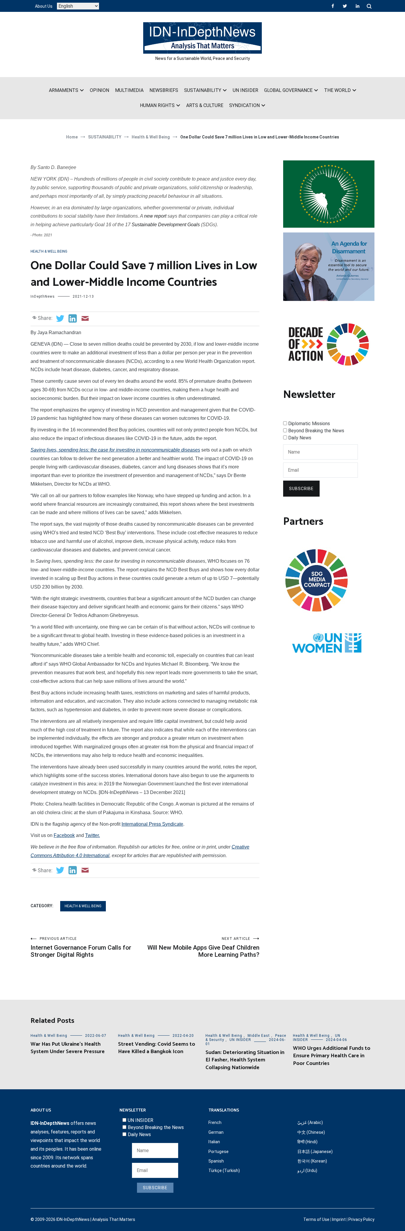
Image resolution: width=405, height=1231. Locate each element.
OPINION (99, 90)
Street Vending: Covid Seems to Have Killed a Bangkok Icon (156, 1048)
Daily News (299, 438)
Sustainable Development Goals (166, 224)
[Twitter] (344, 6)
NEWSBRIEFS (163, 90)
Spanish (216, 1161)
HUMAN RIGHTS (157, 105)
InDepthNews (43, 296)
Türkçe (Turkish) (224, 1170)
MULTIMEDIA (129, 90)
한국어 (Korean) (312, 1161)
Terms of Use (316, 1219)
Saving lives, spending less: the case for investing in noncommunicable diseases (115, 449)
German (216, 1132)
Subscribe (301, 488)
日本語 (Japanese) (315, 1151)
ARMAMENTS (63, 90)
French (214, 1122)
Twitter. (92, 835)
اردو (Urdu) (307, 1170)
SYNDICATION (244, 105)
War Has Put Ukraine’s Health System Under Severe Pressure (68, 1048)
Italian (214, 1141)
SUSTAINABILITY (202, 90)
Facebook (64, 835)
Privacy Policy (361, 1219)
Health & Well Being (49, 251)
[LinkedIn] (357, 6)
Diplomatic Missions (309, 423)
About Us (43, 6)
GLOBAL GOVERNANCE (288, 90)
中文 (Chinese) (311, 1132)
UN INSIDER (245, 90)
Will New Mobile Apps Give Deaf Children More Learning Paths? (203, 947)
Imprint (339, 1219)
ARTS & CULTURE (204, 105)
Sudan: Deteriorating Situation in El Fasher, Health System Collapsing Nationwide (244, 1060)
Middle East (259, 1036)
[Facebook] (332, 6)
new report (155, 216)
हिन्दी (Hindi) (307, 1141)
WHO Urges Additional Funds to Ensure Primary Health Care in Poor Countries (331, 1056)
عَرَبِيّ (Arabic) (310, 1122)
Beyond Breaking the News (316, 430)
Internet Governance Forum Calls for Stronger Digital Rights (81, 947)
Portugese (218, 1151)
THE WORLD (337, 90)
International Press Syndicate (152, 824)
